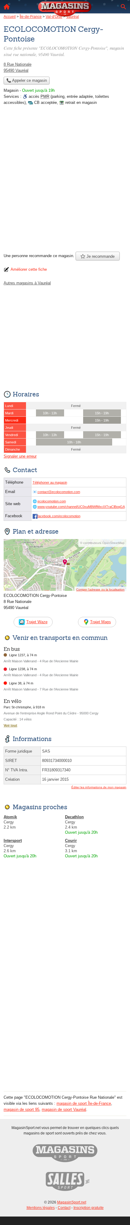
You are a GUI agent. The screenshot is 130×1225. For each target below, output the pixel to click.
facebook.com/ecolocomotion (58, 516)
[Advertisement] (65, 180)
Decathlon (74, 817)
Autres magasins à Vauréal (27, 283)
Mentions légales (41, 1208)
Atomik (10, 817)
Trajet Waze (36, 622)
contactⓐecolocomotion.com (58, 492)
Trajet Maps (100, 622)
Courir (71, 840)
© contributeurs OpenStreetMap (102, 543)
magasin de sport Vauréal (64, 1109)
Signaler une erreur (20, 456)
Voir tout (10, 725)
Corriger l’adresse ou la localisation (100, 589)
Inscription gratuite (88, 1208)
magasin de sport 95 (21, 1109)
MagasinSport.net (71, 1202)
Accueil (6, 6)
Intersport (13, 840)
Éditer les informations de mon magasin (98, 787)
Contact (64, 1208)
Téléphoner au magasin (50, 482)
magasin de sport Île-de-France (84, 1103)
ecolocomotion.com (51, 501)
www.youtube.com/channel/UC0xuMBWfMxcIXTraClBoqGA (81, 506)
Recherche (123, 6)
